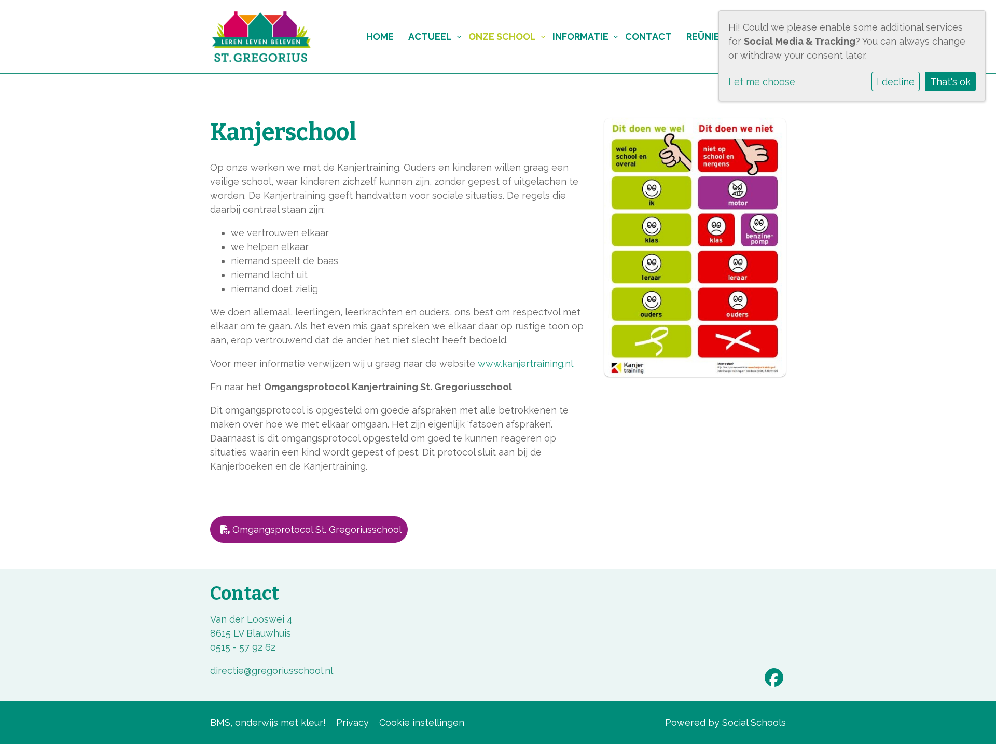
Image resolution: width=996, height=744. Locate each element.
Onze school (502, 36)
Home (380, 36)
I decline (896, 81)
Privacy (352, 722)
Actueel (430, 36)
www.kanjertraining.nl (525, 363)
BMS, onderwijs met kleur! (268, 722)
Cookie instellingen (421, 722)
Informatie (580, 36)
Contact (648, 36)
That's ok (950, 81)
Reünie (703, 36)
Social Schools (754, 722)
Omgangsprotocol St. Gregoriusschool (316, 529)
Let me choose (761, 81)
